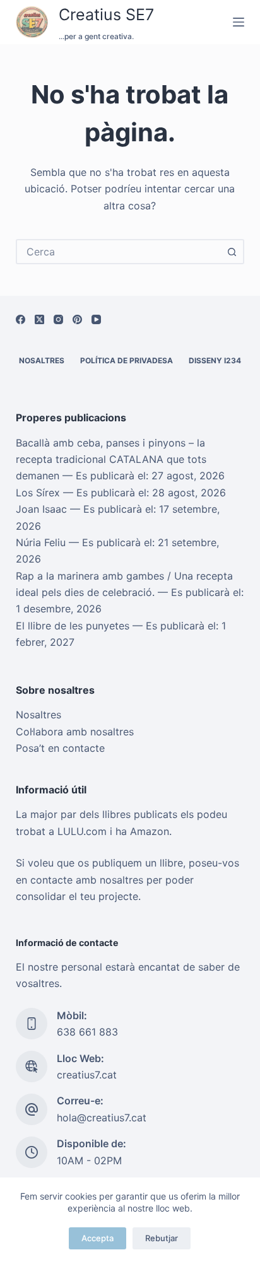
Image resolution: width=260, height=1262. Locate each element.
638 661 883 (87, 1031)
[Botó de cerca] (231, 251)
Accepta (97, 1238)
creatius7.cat (87, 1074)
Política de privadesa (126, 360)
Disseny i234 (215, 360)
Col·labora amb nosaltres (75, 731)
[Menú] (238, 22)
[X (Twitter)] (39, 319)
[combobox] (119, 251)
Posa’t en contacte (60, 748)
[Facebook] (20, 319)
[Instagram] (58, 319)
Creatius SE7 (106, 14)
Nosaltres (41, 360)
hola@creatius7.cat (101, 1117)
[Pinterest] (77, 319)
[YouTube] (96, 319)
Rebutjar (161, 1238)
